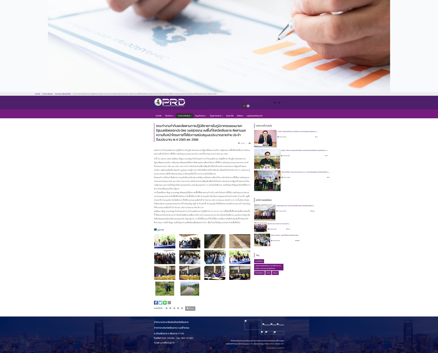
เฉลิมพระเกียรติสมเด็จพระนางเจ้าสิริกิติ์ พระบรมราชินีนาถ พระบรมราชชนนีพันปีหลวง (268, 267)
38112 (288, 229)
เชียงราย (275, 273)
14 (317, 137)
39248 (313, 211)
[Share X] (160, 303)
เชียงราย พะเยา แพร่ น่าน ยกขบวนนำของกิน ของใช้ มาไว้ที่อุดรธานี (285, 223)
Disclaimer (264, 340)
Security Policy (255, 340)
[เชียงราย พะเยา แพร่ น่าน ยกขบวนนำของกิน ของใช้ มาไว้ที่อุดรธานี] (260, 227)
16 (327, 156)
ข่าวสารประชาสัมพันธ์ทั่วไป (63, 94)
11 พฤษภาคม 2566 (282, 211)
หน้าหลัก (37, 94)
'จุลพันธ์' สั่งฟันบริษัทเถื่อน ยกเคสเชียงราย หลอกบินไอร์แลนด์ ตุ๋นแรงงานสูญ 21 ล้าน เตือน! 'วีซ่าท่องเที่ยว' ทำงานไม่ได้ (309, 131)
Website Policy (235, 340)
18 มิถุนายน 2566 (276, 241)
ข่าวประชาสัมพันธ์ (47, 94)
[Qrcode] (169, 303)
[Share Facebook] (156, 303)
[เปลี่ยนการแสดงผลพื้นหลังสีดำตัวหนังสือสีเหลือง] (245, 106)
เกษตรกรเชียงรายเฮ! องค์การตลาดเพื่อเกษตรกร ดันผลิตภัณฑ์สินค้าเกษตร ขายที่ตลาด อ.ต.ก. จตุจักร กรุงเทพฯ (306, 205)
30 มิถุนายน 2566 (272, 229)
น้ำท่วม (268, 273)
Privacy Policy (245, 340)
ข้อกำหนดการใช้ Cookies (276, 340)
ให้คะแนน (191, 308)
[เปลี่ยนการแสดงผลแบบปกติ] (248, 106)
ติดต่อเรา (240, 115)
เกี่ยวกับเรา (169, 115)
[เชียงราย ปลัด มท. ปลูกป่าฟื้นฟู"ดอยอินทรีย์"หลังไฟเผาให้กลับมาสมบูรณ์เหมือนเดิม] (262, 240)
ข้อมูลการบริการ (216, 115)
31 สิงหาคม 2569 (282, 137)
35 (329, 177)
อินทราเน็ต (230, 115)
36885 (298, 241)
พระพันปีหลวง (259, 261)
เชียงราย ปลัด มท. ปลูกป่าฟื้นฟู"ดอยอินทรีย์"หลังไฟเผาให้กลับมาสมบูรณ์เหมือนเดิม (293, 235)
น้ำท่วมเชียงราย (259, 273)
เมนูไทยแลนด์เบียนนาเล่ (254, 115)
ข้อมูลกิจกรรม (200, 115)
